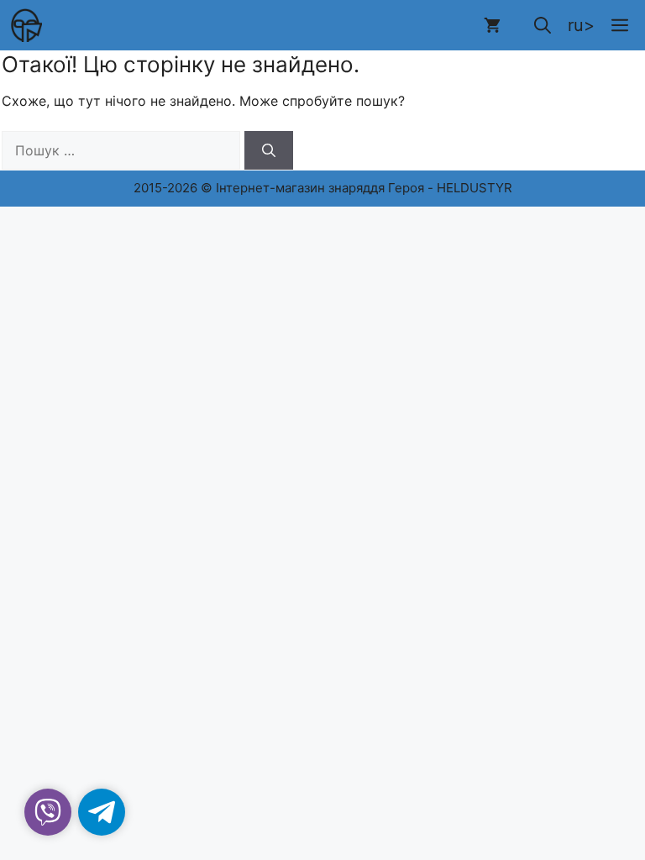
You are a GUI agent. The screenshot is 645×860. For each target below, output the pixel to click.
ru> (581, 25)
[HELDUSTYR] (25, 25)
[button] (542, 25)
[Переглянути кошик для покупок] (492, 25)
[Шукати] (268, 150)
